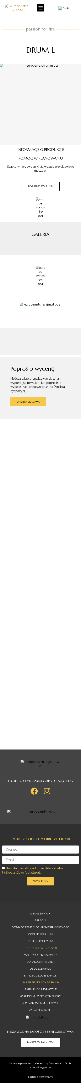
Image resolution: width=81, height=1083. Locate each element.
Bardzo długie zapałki (41, 975)
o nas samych (40, 913)
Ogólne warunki (40, 934)
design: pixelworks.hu (40, 1076)
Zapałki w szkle (40, 1010)
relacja (40, 920)
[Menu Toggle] (40, 7)
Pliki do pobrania (40, 941)
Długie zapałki (40, 968)
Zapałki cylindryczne (41, 989)
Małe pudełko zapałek (40, 954)
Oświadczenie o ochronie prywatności (41, 927)
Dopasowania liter (41, 961)
